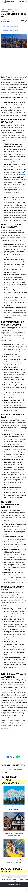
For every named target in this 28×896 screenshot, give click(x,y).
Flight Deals (14, 26)
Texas (16, 30)
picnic (24, 174)
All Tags (15, 881)
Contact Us (14, 879)
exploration (14, 300)
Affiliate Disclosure (6, 879)
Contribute (11, 877)
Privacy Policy (22, 877)
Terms (16, 877)
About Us (4, 877)
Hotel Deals (5, 26)
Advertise (21, 879)
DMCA (26, 879)
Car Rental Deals (7, 30)
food (14, 374)
